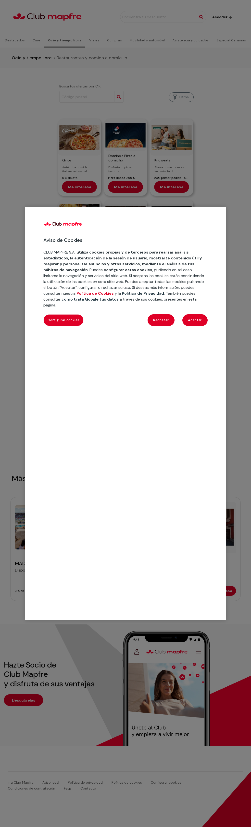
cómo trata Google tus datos (90, 299)
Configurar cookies (63, 320)
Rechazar (161, 320)
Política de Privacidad (143, 293)
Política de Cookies (95, 293)
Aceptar (195, 320)
